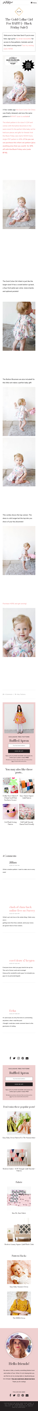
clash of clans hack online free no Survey (22, 909)
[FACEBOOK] (10, 1395)
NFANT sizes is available (20, 116)
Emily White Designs (23, 1406)
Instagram (18, 1058)
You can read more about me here (23, 1379)
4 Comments (8, 694)
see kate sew (8, 2)
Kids (18, 694)
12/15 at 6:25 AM (14, 963)
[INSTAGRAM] (18, 1395)
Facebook (10, 1058)
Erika (12, 1011)
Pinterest (22, 1058)
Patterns (23, 694)
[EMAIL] (27, 1395)
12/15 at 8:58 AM (14, 1013)
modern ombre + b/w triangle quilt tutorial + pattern (19, 1170)
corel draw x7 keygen (21, 960)
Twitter (14, 1058)
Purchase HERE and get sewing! (15, 604)
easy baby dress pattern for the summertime (19, 1138)
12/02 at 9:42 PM (14, 865)
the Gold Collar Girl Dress (25, 110)
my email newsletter (23, 39)
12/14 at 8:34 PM (14, 913)
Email (27, 1058)
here (13, 761)
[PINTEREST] (22, 1395)
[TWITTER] (14, 1395)
